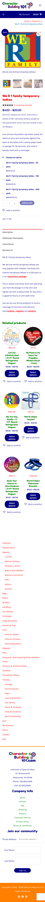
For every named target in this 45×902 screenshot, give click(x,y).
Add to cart (27, 203)
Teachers (6, 670)
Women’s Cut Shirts (14, 575)
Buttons (6, 602)
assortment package (17, 276)
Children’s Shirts (12, 566)
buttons (11, 311)
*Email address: (9, 839)
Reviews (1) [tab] (7, 250)
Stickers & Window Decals (14, 666)
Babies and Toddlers (14, 570)
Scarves (8, 589)
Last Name (9, 861)
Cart (4, 721)
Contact (5, 734)
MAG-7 (12, 476)
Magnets (6, 648)
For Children (8, 611)
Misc (4, 652)
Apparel (5, 552)
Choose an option (14, 157)
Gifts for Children (13, 639)
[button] (3, 14)
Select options (11, 373)
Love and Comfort (13, 698)
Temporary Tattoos (10, 675)
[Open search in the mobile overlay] (22, 534)
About (5, 730)
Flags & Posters (9, 621)
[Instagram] (19, 897)
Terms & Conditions (22, 825)
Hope (7, 693)
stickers (32, 311)
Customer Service (22, 817)
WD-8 (33, 347)
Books (5, 598)
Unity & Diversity (13, 711)
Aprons (8, 584)
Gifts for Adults (12, 634)
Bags (4, 593)
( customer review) (23, 105)
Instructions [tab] (8, 244)
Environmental (11, 689)
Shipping (22, 809)
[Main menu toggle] (40, 5)
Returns (22, 813)
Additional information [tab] (12, 238)
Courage (8, 684)
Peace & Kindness (13, 707)
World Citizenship (13, 716)
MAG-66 (11, 412)
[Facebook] (22, 897)
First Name (9, 850)
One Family (10, 702)
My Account (7, 725)
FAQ (4, 739)
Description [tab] (7, 232)
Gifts (4, 630)
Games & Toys (9, 625)
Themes (6, 680)
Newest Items (8, 547)
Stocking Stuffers (13, 643)
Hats (7, 579)
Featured (6, 543)
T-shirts (8, 557)
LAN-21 (31, 412)
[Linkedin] (26, 897)
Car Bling (6, 607)
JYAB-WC (33, 476)
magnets (19, 311)
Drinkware (7, 616)
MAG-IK (12, 347)
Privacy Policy (22, 821)
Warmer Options (12, 561)
